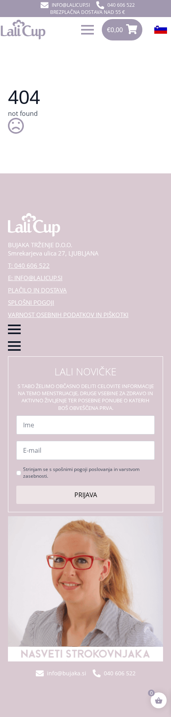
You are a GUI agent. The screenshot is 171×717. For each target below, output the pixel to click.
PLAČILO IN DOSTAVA (37, 290)
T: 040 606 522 (29, 265)
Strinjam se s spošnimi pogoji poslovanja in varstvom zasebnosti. (81, 472)
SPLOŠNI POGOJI (31, 302)
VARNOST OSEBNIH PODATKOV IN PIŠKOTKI (68, 315)
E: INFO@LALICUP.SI (35, 278)
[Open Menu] (87, 29)
